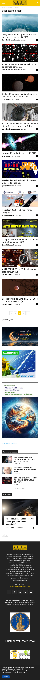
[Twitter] (25, 592)
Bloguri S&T (7, 494)
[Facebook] (9, 592)
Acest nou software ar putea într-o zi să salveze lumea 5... (19, 65)
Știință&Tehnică (8, 186)
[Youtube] (31, 592)
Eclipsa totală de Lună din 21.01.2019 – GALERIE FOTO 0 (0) (20, 300)
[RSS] (20, 592)
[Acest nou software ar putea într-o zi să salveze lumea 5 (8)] (20, 53)
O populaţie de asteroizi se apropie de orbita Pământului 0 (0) (20, 240)
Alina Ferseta (10, 528)
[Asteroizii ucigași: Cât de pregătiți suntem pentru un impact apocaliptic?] (20, 512)
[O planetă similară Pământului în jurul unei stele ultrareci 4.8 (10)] (20, 82)
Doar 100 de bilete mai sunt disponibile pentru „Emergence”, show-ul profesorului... (25, 459)
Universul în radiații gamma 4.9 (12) (19, 153)
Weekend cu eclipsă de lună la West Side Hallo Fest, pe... (19, 181)
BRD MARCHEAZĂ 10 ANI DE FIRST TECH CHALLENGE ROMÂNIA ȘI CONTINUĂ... (25, 480)
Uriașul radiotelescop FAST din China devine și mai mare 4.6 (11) (19, 35)
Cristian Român (7, 99)
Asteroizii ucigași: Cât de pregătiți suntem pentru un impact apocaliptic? (20, 521)
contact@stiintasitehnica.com (20, 587)
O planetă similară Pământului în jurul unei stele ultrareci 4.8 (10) (20, 95)
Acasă (4, 8)
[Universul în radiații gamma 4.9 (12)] (20, 142)
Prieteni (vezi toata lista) (20, 641)
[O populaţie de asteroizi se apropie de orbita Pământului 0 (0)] (20, 228)
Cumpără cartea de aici (9, 443)
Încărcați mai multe (19, 488)
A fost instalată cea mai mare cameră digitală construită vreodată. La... (20, 124)
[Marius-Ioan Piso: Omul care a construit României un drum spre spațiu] (7, 470)
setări (25, 673)
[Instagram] (14, 592)
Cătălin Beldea (7, 275)
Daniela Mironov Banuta (11, 40)
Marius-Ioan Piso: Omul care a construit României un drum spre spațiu (25, 470)
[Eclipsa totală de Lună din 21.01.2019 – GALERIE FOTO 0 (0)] (20, 287)
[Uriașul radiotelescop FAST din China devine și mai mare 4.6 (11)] (20, 23)
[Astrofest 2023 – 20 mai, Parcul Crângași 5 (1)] (20, 198)
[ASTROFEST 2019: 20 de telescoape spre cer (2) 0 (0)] (20, 258)
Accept (6, 676)
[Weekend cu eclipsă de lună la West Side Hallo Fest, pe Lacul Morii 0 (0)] (20, 169)
